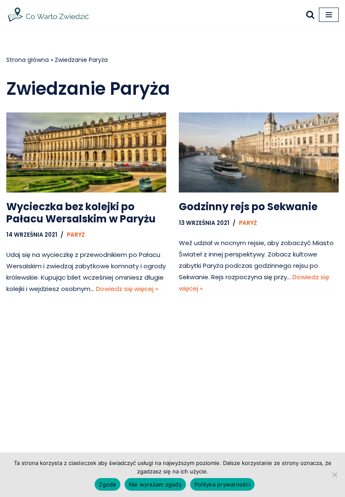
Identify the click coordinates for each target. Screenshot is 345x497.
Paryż (76, 235)
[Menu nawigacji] (329, 15)
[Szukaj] (310, 14)
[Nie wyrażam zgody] (334, 474)
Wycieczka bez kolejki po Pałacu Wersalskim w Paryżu (81, 213)
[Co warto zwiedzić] (48, 14)
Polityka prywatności (222, 484)
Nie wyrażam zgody (155, 484)
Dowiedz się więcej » (127, 288)
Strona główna (27, 60)
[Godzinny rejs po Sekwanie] (259, 152)
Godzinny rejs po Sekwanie (248, 207)
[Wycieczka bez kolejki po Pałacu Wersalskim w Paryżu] (86, 152)
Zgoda (107, 484)
